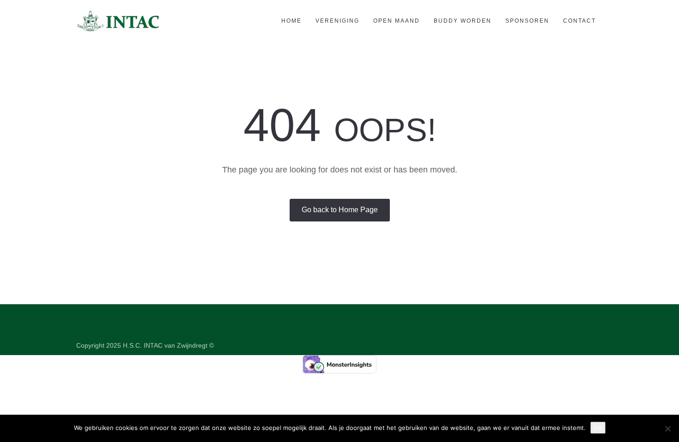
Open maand (396, 21)
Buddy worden (462, 21)
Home (291, 21)
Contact (579, 21)
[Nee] (667, 428)
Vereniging (337, 21)
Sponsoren (527, 21)
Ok (598, 427)
